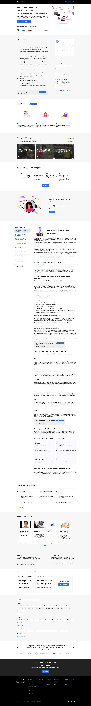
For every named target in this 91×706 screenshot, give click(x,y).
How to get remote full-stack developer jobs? (20, 252)
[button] (64, 47)
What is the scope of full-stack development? (21, 235)
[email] (69, 90)
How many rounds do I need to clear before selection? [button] (26, 497)
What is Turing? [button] (22, 491)
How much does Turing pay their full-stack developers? (21, 260)
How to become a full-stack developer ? (20, 231)
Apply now (43, 92)
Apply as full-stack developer (24, 21)
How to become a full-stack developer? (20, 244)
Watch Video (34, 104)
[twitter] (65, 91)
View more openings (64, 584)
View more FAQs (20, 507)
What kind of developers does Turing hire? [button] (46, 491)
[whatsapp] (67, 91)
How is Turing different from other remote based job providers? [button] (66, 491)
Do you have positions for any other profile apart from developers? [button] (47, 503)
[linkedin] (63, 91)
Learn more (52, 211)
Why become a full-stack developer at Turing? (20, 256)
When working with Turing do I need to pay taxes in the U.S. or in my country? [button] (27, 503)
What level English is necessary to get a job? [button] (46, 497)
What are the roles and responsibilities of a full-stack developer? (21, 239)
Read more (23, 542)
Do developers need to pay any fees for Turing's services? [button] (65, 497)
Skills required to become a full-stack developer (21, 248)
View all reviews (71, 141)
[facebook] (61, 91)
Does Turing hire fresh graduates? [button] (64, 502)
